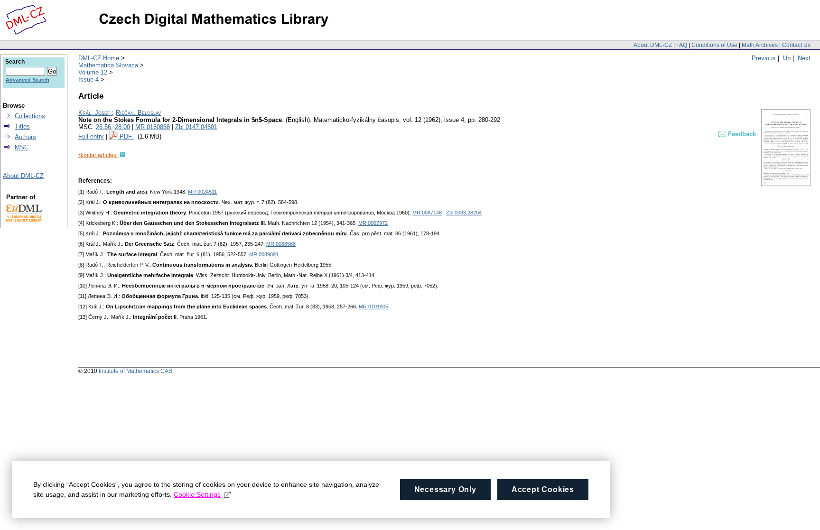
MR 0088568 (281, 244)
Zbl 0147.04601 (196, 126)
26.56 (103, 126)
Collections (30, 116)
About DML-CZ (653, 45)
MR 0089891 (264, 254)
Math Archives (760, 45)
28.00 (122, 126)
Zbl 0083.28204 (464, 212)
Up (787, 58)
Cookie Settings (197, 494)
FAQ (681, 45)
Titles (22, 126)
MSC (21, 147)
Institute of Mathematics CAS (135, 371)
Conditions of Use (714, 45)
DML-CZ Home (98, 58)
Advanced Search (27, 80)
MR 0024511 (202, 192)
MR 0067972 (373, 223)
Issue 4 (88, 79)
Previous (764, 58)
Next (804, 58)
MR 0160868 (152, 126)
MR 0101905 (373, 306)
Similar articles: (98, 155)
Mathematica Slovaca (108, 65)
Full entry (91, 136)
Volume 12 (92, 72)
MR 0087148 (427, 212)
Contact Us (796, 45)
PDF (127, 136)
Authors (25, 136)
